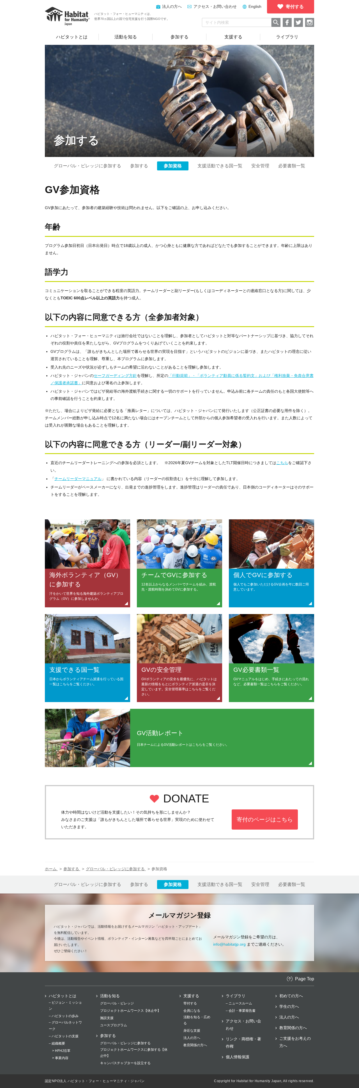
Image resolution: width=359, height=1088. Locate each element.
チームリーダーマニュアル (78, 478)
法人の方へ (191, 1038)
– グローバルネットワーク (65, 1025)
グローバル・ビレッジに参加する (87, 165)
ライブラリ (235, 996)
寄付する (190, 1003)
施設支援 (107, 1018)
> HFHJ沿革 (61, 1051)
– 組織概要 (57, 1043)
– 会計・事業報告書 (241, 1011)
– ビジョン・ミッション (65, 1006)
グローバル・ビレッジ (117, 1003)
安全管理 (260, 165)
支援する (191, 996)
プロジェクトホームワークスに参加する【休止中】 (133, 1053)
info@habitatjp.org (229, 944)
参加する (139, 165)
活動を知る (110, 996)
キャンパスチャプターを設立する (125, 1063)
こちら (282, 462)
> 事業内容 (60, 1058)
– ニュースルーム (239, 1003)
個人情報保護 (237, 1057)
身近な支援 (191, 1031)
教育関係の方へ (195, 1045)
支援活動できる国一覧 (219, 165)
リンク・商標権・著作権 (243, 1042)
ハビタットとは (62, 996)
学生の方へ (289, 1006)
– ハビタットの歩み (64, 1016)
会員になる (191, 1011)
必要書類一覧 (291, 165)
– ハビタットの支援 (64, 1036)
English (254, 6)
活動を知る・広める (196, 1020)
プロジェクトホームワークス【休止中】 (130, 1011)
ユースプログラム (113, 1025)
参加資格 (173, 165)
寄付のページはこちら (265, 819)
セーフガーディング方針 (115, 375)
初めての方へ (291, 996)
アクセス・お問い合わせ (215, 6)
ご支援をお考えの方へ (295, 1042)
